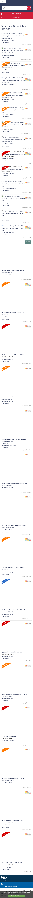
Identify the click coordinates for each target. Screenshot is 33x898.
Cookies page (20, 894)
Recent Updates (16, 17)
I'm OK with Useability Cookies (16, 896)
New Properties (16, 14)
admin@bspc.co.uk (7, 881)
